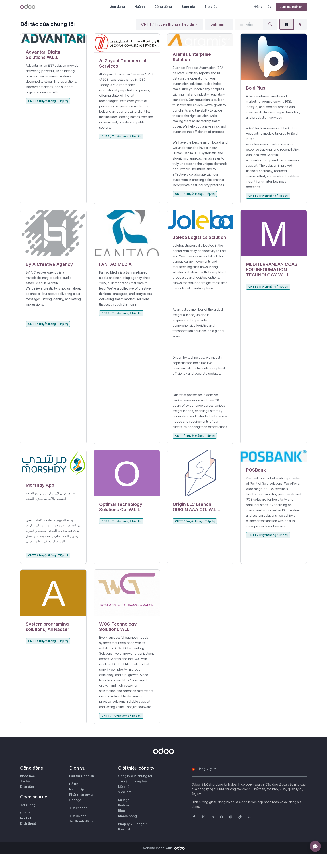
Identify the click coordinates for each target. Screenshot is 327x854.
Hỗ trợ (73, 784)
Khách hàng (127, 816)
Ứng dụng (117, 6)
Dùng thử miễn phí (291, 6)
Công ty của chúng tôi (135, 776)
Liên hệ (123, 786)
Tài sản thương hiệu (133, 781)
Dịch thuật (28, 823)
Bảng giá (188, 6)
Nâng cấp (76, 789)
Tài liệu (26, 781)
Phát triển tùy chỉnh (84, 794)
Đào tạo (75, 800)
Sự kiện (123, 800)
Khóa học (27, 776)
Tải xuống (27, 805)
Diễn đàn (27, 786)
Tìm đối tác (77, 816)
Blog (121, 810)
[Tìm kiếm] (270, 24)
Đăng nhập (262, 6)
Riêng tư (140, 824)
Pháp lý (124, 824)
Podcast (124, 805)
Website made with (157, 848)
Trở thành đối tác (82, 821)
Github (25, 813)
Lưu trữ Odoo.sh (81, 776)
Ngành (139, 6)
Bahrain (217, 24)
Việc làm (124, 792)
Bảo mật (124, 829)
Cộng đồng (163, 6)
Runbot (25, 818)
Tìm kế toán (78, 808)
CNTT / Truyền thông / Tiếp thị (167, 24)
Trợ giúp (211, 6)
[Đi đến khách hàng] (53, 39)
